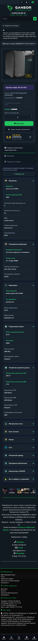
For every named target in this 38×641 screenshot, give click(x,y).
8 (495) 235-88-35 (19, 545)
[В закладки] (33, 51)
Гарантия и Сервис (14, 162)
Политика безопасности (9, 593)
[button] (19, 13)
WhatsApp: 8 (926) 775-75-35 (11, 603)
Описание (10, 156)
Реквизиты (5, 582)
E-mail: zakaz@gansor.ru (9, 605)
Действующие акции (8, 575)
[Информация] (22, 2)
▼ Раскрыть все (19, 174)
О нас (3, 577)
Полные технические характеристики (14, 149)
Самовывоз (5, 595)
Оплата (3, 591)
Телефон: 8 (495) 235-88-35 (10, 601)
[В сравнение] (33, 54)
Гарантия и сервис (7, 579)
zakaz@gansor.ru (19, 550)
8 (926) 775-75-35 (19, 556)
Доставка (4, 589)
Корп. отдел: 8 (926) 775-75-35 (11, 607)
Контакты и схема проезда (10, 580)
